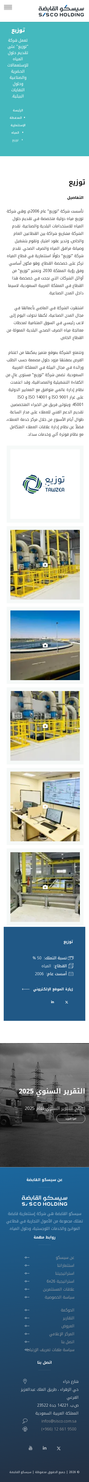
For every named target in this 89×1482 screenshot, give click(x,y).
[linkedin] (52, 1002)
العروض (68, 1326)
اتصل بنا (67, 1342)
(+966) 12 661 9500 (58, 1429)
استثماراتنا (65, 1265)
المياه (15, 132)
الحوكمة (67, 1310)
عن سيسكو (65, 1257)
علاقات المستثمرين (58, 1289)
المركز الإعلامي (61, 1334)
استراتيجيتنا (64, 1273)
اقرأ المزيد (70, 1119)
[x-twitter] (66, 1002)
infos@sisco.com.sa (58, 1421)
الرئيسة (18, 110)
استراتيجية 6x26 (60, 1281)
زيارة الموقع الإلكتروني (53, 989)
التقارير (68, 1318)
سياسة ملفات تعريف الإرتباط (50, 1350)
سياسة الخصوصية (59, 1297)
